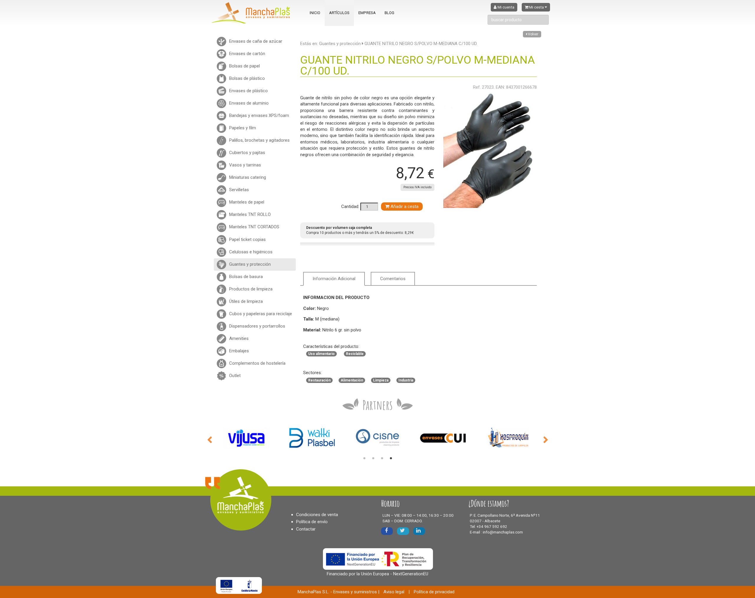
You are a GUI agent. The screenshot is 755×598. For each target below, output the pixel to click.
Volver (532, 34)
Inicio (315, 13)
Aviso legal (393, 591)
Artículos (339, 13)
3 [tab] (382, 458)
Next (546, 439)
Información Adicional (334, 278)
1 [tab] (364, 458)
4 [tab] (391, 458)
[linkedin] (419, 531)
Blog (389, 13)
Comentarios (393, 278)
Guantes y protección (340, 43)
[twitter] (403, 531)
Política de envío (312, 521)
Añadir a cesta (403, 206)
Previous (209, 439)
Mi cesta (536, 7)
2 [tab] (373, 458)
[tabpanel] (246, 437)
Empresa (367, 13)
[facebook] (387, 531)
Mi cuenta (505, 7)
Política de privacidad (434, 591)
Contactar (306, 529)
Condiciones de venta (317, 514)
